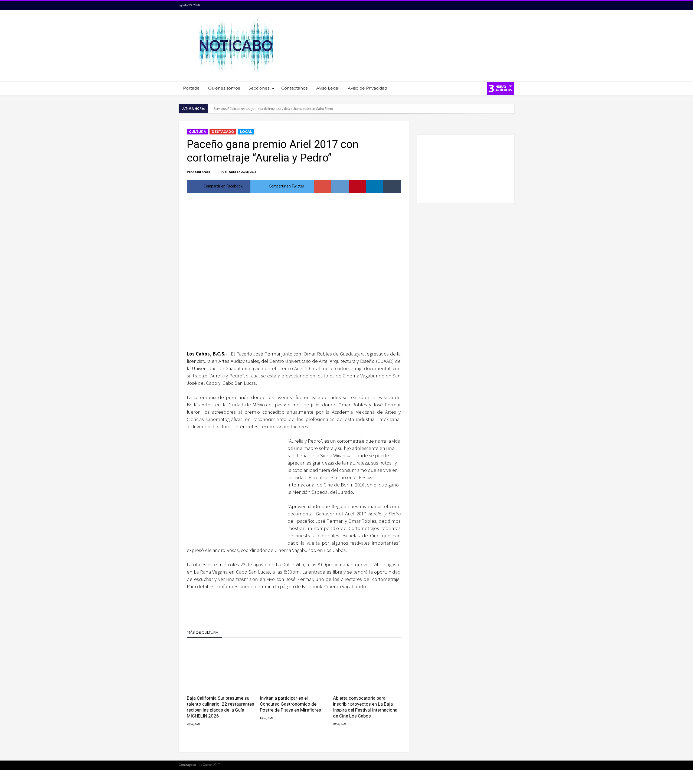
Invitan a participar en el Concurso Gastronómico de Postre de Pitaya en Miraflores (290, 704)
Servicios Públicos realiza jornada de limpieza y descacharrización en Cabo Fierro (273, 108)
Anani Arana (201, 172)
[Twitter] (490, 5)
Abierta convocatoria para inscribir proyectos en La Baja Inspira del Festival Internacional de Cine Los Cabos (365, 707)
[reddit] (340, 186)
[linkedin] (374, 186)
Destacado (223, 132)
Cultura (197, 132)
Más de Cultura (202, 632)
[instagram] (510, 5)
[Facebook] (480, 5)
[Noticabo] (236, 18)
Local (246, 132)
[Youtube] (500, 5)
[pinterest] (357, 186)
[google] (322, 186)
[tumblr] (392, 186)
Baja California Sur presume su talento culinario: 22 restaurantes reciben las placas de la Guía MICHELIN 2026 (220, 707)
